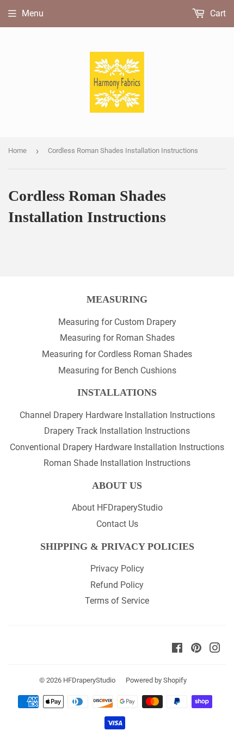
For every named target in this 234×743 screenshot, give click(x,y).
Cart (217, 13)
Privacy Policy (117, 568)
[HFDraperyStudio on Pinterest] (196, 649)
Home (17, 150)
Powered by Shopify (156, 680)
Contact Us (117, 524)
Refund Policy (117, 585)
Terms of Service (117, 600)
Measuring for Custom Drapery (117, 322)
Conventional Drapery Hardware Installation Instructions (117, 447)
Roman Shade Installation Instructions (117, 463)
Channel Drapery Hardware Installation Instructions (117, 415)
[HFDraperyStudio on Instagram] (215, 649)
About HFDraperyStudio (117, 507)
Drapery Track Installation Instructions (117, 431)
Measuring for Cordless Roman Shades (117, 354)
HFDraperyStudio (89, 680)
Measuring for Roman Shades (117, 338)
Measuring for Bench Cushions (117, 370)
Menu (33, 13)
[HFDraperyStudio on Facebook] (177, 649)
